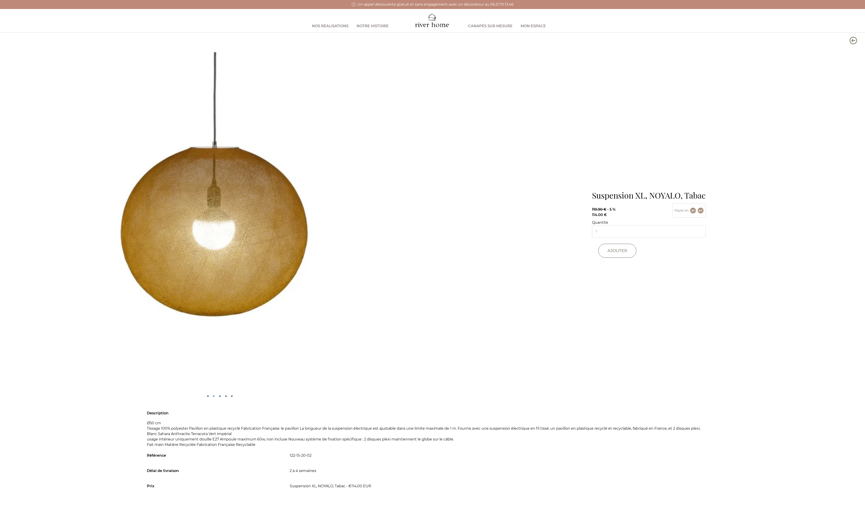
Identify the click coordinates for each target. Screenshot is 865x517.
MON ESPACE (533, 26)
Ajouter (617, 250)
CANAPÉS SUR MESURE (490, 26)
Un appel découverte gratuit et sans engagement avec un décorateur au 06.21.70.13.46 (435, 4)
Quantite (600, 222)
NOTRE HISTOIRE (373, 26)
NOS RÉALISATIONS (330, 26)
